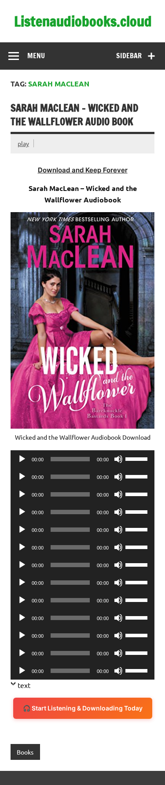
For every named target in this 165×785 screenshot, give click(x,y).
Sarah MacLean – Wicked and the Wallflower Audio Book (74, 114)
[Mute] (118, 459)
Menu (36, 55)
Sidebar (129, 55)
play (23, 143)
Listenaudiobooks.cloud (83, 21)
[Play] (22, 459)
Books (25, 752)
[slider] (137, 458)
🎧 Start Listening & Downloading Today (83, 708)
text (24, 684)
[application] (82, 459)
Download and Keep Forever (83, 170)
